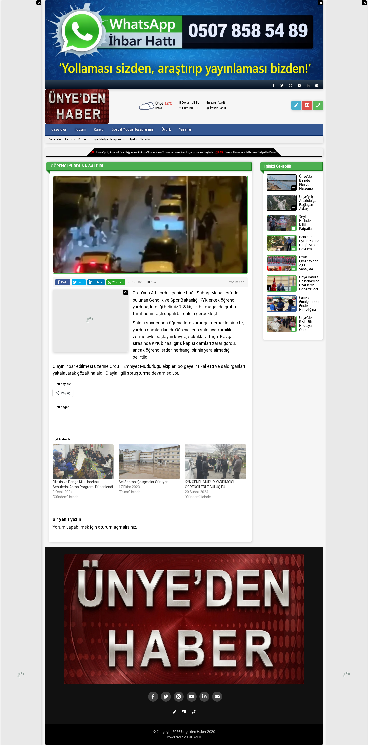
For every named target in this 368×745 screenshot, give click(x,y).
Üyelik (133, 139)
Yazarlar (145, 139)
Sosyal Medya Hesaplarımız (108, 139)
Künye (82, 139)
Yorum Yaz (236, 282)
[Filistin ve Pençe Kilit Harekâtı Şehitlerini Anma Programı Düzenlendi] (83, 461)
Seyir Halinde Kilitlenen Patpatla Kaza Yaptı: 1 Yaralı (222, 152)
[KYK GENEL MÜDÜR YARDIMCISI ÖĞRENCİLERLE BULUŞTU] (215, 461)
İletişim (70, 139)
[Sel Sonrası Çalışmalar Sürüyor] (149, 461)
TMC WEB (193, 737)
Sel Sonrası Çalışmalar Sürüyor (143, 482)
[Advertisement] (21, 75)
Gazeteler (55, 139)
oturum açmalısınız (117, 527)
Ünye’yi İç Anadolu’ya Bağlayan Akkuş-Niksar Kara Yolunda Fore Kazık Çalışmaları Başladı (117, 152)
